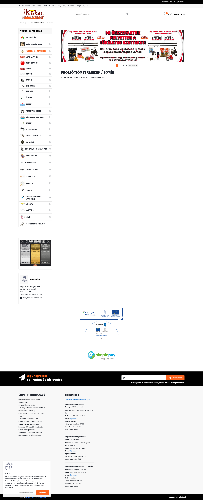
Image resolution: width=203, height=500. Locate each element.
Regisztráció (180, 2)
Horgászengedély (83, 6)
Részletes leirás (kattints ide (29, 400)
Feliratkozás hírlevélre (44, 380)
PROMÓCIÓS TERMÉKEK (38, 23)
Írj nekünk (73, 419)
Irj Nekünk (30, 430)
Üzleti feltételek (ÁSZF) (52, 6)
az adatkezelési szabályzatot (152, 383)
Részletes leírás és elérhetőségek (77, 400)
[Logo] (33, 14)
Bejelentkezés (167, 2)
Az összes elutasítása (24, 493)
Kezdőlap (23, 23)
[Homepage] (19, 6)
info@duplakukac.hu (32, 298)
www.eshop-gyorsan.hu (36, 497)
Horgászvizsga (68, 6)
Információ (26, 6)
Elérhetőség (36, 6)
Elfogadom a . (158, 383)
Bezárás (42, 492)
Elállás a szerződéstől (177, 497)
